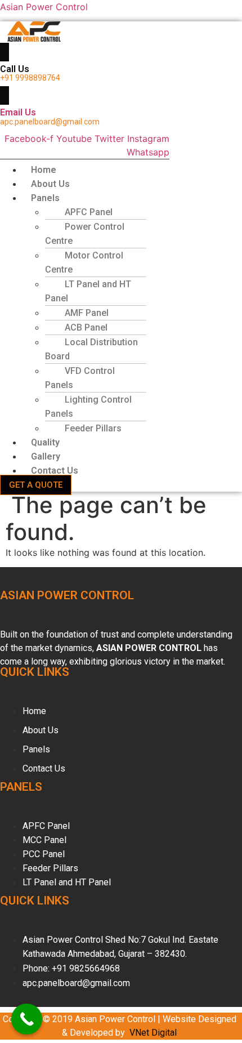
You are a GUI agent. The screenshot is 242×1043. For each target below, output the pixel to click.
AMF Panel (87, 312)
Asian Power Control (44, 6)
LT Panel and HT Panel (88, 291)
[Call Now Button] (26, 1019)
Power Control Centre (84, 233)
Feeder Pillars (93, 428)
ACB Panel (86, 327)
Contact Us (54, 470)
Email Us (18, 112)
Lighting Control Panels (88, 406)
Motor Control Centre (84, 262)
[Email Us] (4, 95)
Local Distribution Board (91, 349)
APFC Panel (89, 212)
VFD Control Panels (80, 378)
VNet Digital (153, 1032)
